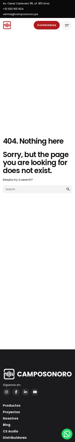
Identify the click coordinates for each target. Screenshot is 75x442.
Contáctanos (46, 25)
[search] (68, 189)
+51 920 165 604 (13, 9)
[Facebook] (16, 392)
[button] (67, 434)
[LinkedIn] (25, 392)
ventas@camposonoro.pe (20, 14)
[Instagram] (6, 392)
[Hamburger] (67, 25)
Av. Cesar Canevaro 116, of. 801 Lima (26, 3)
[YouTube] (35, 392)
